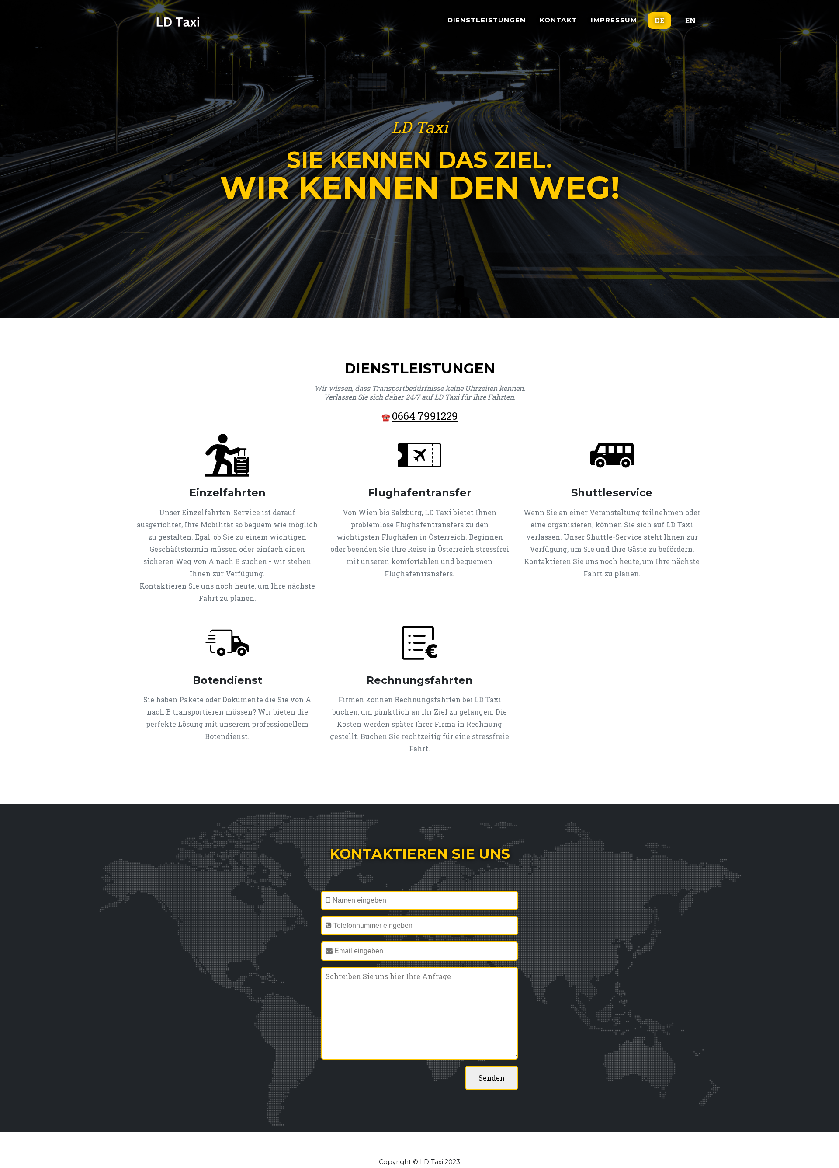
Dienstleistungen (486, 20)
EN (690, 20)
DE (659, 20)
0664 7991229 (425, 416)
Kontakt (558, 20)
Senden (491, 1077)
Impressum (614, 20)
